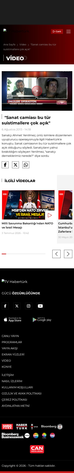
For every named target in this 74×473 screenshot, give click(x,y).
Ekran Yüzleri (13, 354)
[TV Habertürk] (16, 31)
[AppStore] (13, 319)
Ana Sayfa (9, 44)
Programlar (12, 342)
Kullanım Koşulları (17, 387)
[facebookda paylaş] (5, 164)
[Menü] (68, 31)
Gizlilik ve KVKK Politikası (22, 393)
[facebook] (5, 306)
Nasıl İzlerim (12, 381)
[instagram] (28, 306)
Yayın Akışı (10, 348)
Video (23, 44)
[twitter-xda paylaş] (15, 164)
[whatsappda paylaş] (25, 164)
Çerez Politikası (14, 399)
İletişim (8, 375)
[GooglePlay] (42, 319)
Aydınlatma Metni (16, 405)
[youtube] (40, 306)
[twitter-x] (16, 306)
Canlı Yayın (10, 336)
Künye (7, 366)
